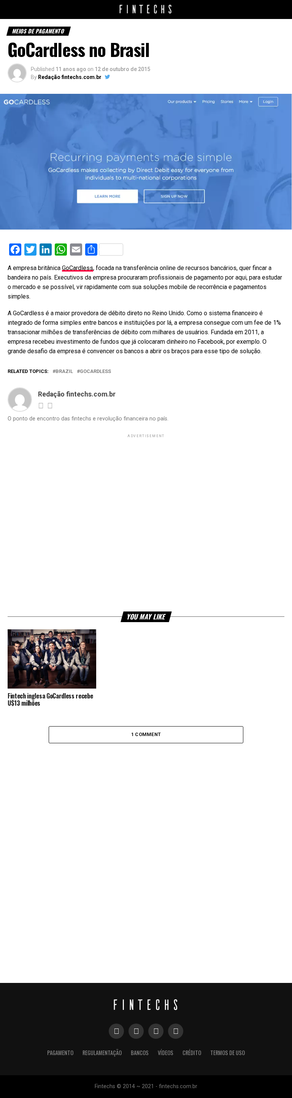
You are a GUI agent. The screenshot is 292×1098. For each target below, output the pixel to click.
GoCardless (77, 268)
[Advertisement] (146, 522)
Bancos (140, 1053)
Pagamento (60, 1053)
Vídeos (165, 1053)
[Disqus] (146, 844)
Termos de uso (227, 1053)
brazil (64, 371)
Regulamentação (102, 1053)
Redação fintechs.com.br (70, 77)
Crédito (191, 1053)
